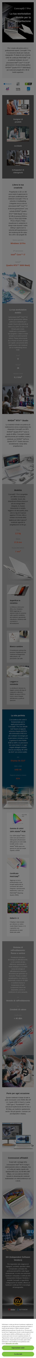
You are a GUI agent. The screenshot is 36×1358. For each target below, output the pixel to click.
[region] (18, 1338)
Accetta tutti (18, 1354)
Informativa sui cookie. (12, 1343)
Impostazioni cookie (18, 1348)
